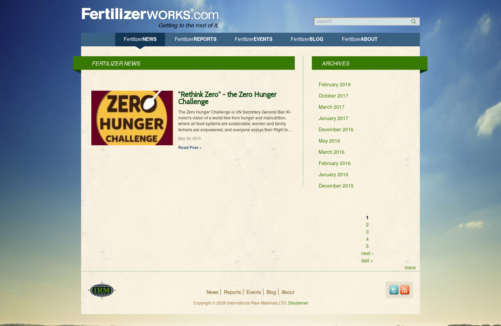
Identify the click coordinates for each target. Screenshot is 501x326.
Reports (195, 38)
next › (367, 253)
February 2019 (335, 84)
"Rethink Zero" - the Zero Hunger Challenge (227, 98)
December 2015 (336, 185)
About (360, 38)
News (140, 38)
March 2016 (332, 151)
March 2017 (332, 106)
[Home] (153, 28)
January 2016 (333, 174)
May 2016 (329, 140)
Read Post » (190, 147)
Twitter (394, 290)
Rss (405, 290)
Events (253, 38)
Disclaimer (298, 303)
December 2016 (336, 129)
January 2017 (333, 118)
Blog (307, 38)
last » (367, 260)
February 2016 (335, 163)
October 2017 (333, 95)
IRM (102, 290)
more (410, 267)
